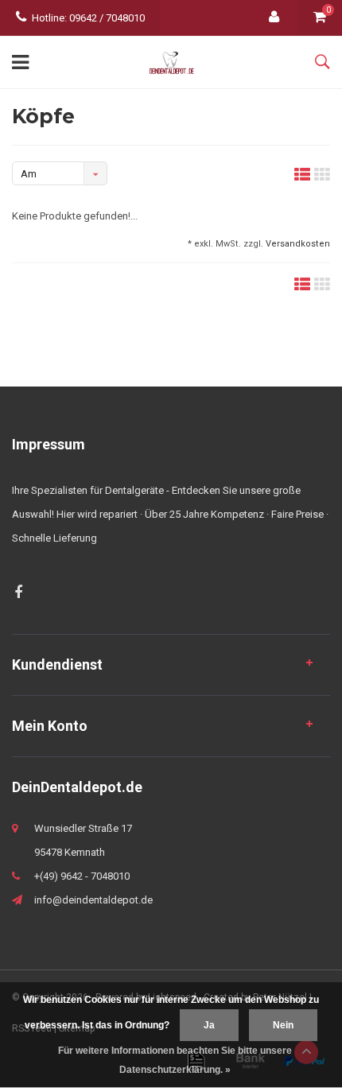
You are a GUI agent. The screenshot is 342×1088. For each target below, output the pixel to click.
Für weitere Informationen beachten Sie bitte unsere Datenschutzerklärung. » (175, 1060)
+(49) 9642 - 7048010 (82, 876)
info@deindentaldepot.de (93, 900)
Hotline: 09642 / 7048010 (88, 18)
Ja (209, 1025)
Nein (283, 1025)
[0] (319, 18)
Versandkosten (298, 244)
